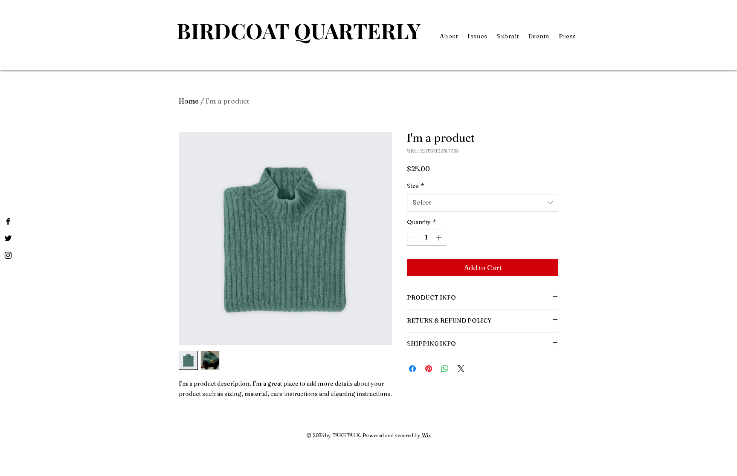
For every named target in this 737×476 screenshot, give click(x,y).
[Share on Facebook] (412, 368)
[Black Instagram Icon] (8, 255)
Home (189, 101)
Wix (426, 435)
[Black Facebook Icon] (8, 221)
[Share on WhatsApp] (445, 368)
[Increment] (439, 237)
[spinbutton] (426, 237)
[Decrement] (413, 237)
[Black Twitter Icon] (8, 238)
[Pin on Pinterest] (429, 368)
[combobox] (482, 202)
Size (415, 186)
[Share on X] (461, 368)
